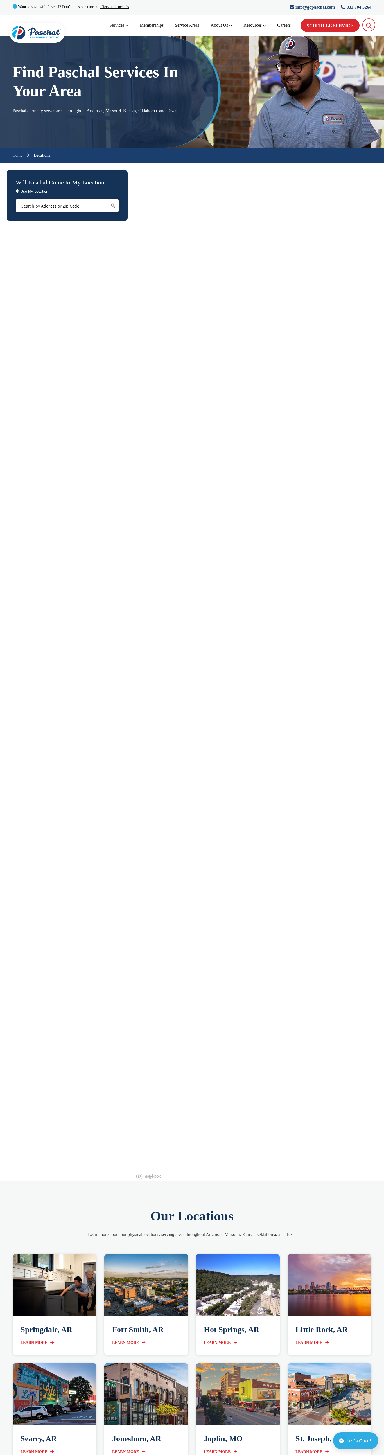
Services (116, 25)
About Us (219, 25)
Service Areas (187, 25)
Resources (252, 25)
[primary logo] (37, 33)
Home (17, 155)
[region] (259, 672)
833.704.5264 (359, 7)
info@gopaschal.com (315, 7)
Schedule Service (330, 25)
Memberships (152, 25)
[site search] (369, 24)
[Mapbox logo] (148, 1176)
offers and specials (114, 7)
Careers (284, 25)
